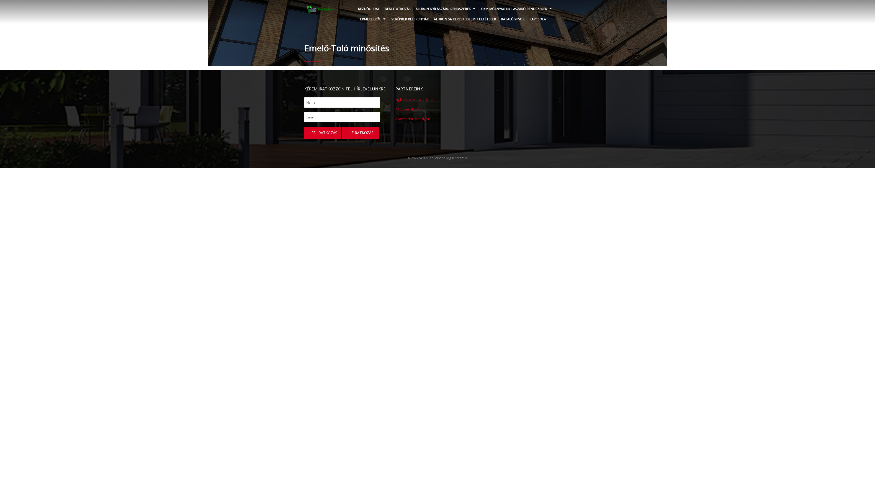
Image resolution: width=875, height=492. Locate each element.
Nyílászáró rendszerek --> (414, 99)
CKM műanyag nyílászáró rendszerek (514, 9)
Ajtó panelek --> (407, 109)
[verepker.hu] (320, 9)
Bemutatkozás (398, 9)
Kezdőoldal (369, 9)
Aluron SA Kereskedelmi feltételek (465, 19)
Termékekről (369, 19)
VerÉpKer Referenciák (410, 19)
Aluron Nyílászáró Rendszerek (443, 9)
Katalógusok (513, 19)
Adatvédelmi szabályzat (412, 119)
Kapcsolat (539, 19)
